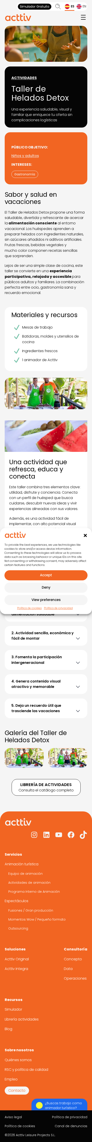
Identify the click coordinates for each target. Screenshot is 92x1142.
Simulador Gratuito (34, 6)
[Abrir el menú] (83, 17)
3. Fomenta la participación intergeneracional (36, 659)
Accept (46, 575)
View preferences (46, 600)
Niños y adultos (25, 155)
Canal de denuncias (71, 1126)
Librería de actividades (46, 784)
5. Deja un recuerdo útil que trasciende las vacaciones (36, 708)
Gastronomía (24, 174)
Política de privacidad (58, 608)
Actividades (24, 77)
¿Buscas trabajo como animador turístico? (63, 1105)
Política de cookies (29, 608)
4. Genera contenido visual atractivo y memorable (36, 684)
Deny (46, 587)
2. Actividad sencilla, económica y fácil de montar (42, 635)
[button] (85, 535)
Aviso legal (13, 1117)
